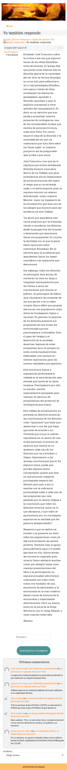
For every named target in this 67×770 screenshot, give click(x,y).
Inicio (6, 39)
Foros (15, 39)
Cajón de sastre (40, 39)
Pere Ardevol (17, 713)
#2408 (60, 47)
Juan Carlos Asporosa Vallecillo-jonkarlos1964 (34, 668)
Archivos (7, 751)
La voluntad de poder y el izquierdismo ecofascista (35, 732)
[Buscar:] (15, 26)
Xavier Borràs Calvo (21, 731)
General (25, 39)
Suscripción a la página (33, 650)
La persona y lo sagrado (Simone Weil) (36, 670)
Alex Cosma (17, 698)
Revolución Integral (36, 767)
